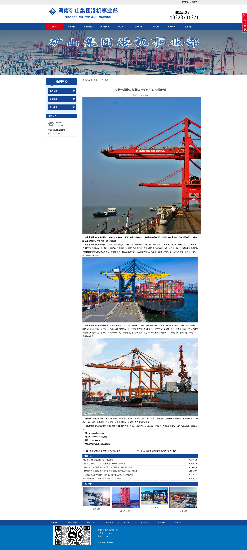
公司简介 (71, 27)
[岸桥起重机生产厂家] (140, 322)
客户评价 (171, 27)
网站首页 (54, 27)
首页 (90, 80)
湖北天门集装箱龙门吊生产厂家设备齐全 (106, 451)
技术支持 (53, 107)
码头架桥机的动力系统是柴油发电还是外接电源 (102, 479)
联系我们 (195, 2)
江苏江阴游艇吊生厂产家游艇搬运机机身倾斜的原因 (104, 464)
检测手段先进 (125, 511)
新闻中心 (138, 27)
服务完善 (96, 509)
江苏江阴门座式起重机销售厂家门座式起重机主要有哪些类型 (107, 467)
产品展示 (121, 27)
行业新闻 (53, 99)
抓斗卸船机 (88, 27)
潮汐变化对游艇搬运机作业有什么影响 (98, 460)
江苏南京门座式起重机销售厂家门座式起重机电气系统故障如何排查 (110, 471)
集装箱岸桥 (104, 27)
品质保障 (183, 511)
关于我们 (185, 2)
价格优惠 (154, 507)
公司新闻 (53, 91)
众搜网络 (110, 543)
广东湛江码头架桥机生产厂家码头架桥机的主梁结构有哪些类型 (108, 475)
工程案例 (155, 27)
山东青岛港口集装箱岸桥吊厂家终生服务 (160, 451)
